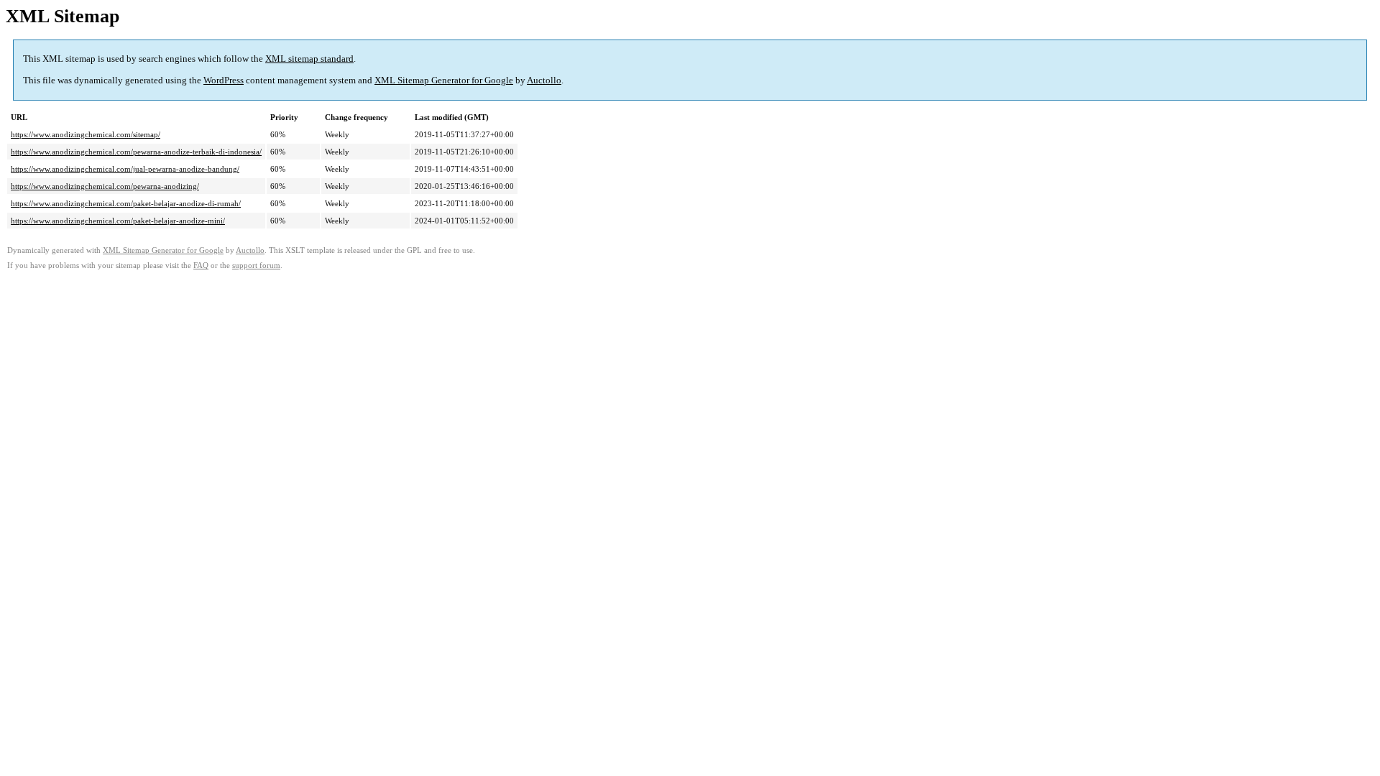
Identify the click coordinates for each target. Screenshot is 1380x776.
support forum (256, 265)
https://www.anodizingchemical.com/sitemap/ (85, 134)
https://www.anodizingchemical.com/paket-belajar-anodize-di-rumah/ (126, 203)
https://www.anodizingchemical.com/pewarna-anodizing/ (105, 186)
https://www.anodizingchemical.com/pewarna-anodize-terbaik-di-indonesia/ (136, 151)
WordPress (223, 80)
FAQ (200, 265)
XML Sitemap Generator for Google (443, 80)
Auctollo (544, 80)
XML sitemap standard (309, 58)
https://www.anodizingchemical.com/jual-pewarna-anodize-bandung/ (125, 169)
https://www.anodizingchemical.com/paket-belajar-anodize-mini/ (118, 220)
